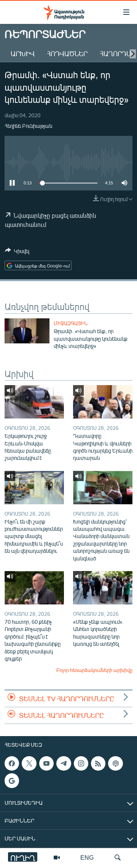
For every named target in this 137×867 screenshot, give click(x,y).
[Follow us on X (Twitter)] (29, 763)
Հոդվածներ (67, 53)
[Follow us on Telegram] (63, 763)
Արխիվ (23, 53)
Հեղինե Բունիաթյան (28, 126)
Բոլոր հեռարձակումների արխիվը (94, 670)
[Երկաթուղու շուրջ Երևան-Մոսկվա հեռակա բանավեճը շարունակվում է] (34, 402)
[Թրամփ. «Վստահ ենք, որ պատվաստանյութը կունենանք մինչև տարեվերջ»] (27, 330)
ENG (87, 857)
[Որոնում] (117, 857)
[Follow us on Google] (12, 780)
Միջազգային (71, 323)
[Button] (17, 252)
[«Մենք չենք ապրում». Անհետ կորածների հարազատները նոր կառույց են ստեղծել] (102, 587)
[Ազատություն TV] (56, 857)
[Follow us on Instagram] (81, 763)
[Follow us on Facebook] (12, 763)
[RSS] (98, 763)
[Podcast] (115, 763)
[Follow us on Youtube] (46, 763)
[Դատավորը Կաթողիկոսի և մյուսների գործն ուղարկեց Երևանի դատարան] (102, 402)
